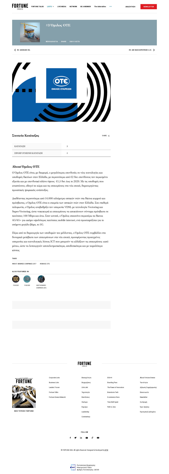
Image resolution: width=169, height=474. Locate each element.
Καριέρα (85, 407)
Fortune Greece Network (57, 397)
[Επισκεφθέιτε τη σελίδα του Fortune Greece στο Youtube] (87, 438)
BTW (106, 450)
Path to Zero (111, 407)
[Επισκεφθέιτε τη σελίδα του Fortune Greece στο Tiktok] (92, 438)
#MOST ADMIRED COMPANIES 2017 (24, 264)
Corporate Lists (54, 378)
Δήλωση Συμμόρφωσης (148, 387)
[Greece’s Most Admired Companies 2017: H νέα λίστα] (30, 41)
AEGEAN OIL (23, 50)
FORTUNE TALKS (37, 7)
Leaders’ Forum (54, 387)
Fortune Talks (53, 392)
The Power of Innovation (115, 387)
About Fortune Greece (147, 378)
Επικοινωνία (144, 392)
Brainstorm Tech (112, 392)
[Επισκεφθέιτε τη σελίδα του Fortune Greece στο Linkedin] (81, 438)
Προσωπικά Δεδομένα (148, 412)
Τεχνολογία (86, 392)
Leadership (85, 412)
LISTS (49, 7)
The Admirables (100, 7)
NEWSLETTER (149, 7)
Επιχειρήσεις (86, 382)
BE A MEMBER (85, 7)
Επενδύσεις (86, 397)
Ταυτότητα (144, 382)
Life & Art (85, 387)
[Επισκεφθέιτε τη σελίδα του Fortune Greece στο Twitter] (75, 438)
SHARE (63, 41)
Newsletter (143, 397)
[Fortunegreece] (20, 9)
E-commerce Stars (113, 397)
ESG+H (109, 378)
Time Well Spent (112, 402)
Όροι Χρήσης (144, 407)
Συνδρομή (143, 402)
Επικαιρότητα (86, 378)
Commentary (86, 417)
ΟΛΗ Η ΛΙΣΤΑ (75, 41)
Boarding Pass (112, 382)
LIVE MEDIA (61, 7)
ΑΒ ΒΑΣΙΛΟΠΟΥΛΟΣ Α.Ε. (140, 50)
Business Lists (54, 382)
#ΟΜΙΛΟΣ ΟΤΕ (45, 264)
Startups (85, 402)
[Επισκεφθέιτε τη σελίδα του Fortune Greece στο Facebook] (70, 438)
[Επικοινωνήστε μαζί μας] (98, 438)
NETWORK (73, 7)
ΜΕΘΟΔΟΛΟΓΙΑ (52, 41)
